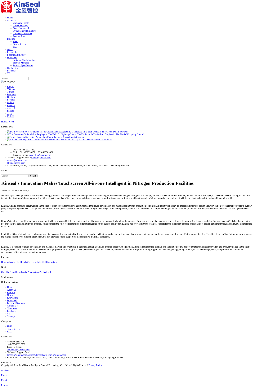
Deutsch (11, 97)
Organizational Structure (24, 31)
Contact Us (12, 68)
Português (11, 94)
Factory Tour (19, 36)
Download (12, 57)
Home (10, 17)
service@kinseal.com (17, 160)
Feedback (11, 70)
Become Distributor (16, 54)
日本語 (10, 116)
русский (11, 108)
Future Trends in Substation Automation (65, 137)
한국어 (10, 102)
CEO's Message (20, 25)
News (10, 49)
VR (8, 73)
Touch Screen (19, 44)
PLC (15, 47)
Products (11, 39)
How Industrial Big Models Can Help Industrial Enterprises (29, 262)
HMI (15, 41)
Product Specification (23, 65)
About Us (11, 20)
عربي (9, 113)
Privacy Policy (95, 365)
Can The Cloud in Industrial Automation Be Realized (26, 272)
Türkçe (10, 91)
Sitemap (11, 316)
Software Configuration (24, 60)
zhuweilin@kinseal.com (39, 155)
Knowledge (12, 52)
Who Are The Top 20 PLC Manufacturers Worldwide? (86, 139)
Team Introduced (21, 28)
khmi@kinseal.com (16, 163)
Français (11, 105)
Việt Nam (11, 89)
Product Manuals (21, 62)
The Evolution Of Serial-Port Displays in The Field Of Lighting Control (110, 134)
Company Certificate (22, 33)
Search (33, 176)
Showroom (12, 308)
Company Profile (21, 23)
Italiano (10, 110)
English (10, 86)
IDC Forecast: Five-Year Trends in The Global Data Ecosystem (98, 131)
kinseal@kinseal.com (41, 157)
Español (11, 99)
